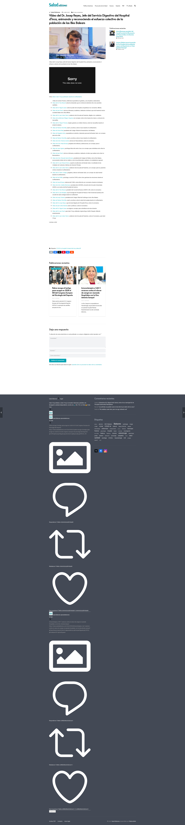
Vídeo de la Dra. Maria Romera (60, 144)
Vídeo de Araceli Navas (58, 182)
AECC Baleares (108, 424)
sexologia (104, 438)
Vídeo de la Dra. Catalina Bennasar (61, 185)
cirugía (131, 424)
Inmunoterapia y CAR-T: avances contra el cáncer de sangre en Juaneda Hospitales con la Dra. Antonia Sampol (91, 293)
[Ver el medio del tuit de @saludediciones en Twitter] (70, 478)
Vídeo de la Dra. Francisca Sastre (60, 141)
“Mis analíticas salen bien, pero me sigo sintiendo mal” (113, 409)
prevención (107, 436)
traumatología (118, 438)
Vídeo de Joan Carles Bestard (59, 206)
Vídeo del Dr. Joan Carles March (60, 115)
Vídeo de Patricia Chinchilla (59, 128)
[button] (135, 6)
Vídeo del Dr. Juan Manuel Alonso (61, 163)
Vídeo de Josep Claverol (58, 197)
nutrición (114, 433)
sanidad (97, 437)
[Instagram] (105, 450)
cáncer (115, 426)
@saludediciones (65, 418)
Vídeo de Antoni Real (57, 130)
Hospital (109, 431)
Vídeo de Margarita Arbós (59, 133)
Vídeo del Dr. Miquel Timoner (59, 123)
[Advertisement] (77, 235)
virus (100, 440)
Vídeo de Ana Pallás (57, 177)
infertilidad (120, 431)
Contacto (60, 821)
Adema (95, 424)
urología (129, 438)
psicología (113, 436)
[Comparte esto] (55, 252)
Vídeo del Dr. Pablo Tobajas (59, 173)
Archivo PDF (52, 821)
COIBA (95, 426)
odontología (122, 433)
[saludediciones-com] (58, 5)
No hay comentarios (78, 12)
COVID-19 (58, 248)
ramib (126, 435)
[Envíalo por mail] (51, 252)
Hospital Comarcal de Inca (69, 248)
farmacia (124, 429)
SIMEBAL (110, 438)
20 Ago (51, 420)
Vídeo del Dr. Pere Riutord (59, 103)
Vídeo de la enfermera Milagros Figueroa (62, 118)
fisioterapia (130, 429)
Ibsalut (115, 431)
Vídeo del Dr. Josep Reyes (59, 203)
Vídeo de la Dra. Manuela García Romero (62, 158)
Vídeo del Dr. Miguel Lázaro (59, 108)
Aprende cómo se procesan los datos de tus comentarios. (87, 365)
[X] (96, 450)
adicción (101, 424)
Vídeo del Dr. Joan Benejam (59, 193)
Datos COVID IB (122, 426)
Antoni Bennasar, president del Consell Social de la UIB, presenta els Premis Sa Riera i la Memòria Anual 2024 (125, 33)
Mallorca (102, 433)
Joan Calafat (96, 433)
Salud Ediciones (55, 12)
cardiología (125, 424)
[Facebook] (100, 450)
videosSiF (78, 248)
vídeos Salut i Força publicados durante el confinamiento (67, 97)
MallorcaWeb (132, 821)
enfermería (105, 429)
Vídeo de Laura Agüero (58, 148)
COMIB (101, 426)
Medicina (108, 433)
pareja (95, 436)
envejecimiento (113, 429)
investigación (127, 431)
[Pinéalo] (64, 252)
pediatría (101, 436)
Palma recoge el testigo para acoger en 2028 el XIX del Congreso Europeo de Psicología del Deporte (62, 291)
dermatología (97, 429)
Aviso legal (67, 821)
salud (130, 435)
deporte (129, 426)
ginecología (103, 431)
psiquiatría (120, 436)
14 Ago (51, 617)
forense (96, 431)
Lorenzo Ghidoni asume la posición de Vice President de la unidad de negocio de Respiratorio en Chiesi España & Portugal (126, 45)
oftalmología (131, 433)
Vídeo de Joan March (57, 110)
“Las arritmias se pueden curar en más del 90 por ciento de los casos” (117, 407)
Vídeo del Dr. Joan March (58, 211)
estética (119, 428)
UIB (125, 438)
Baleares (117, 424)
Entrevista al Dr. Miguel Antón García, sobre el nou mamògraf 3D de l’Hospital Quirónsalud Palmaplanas (114, 404)
